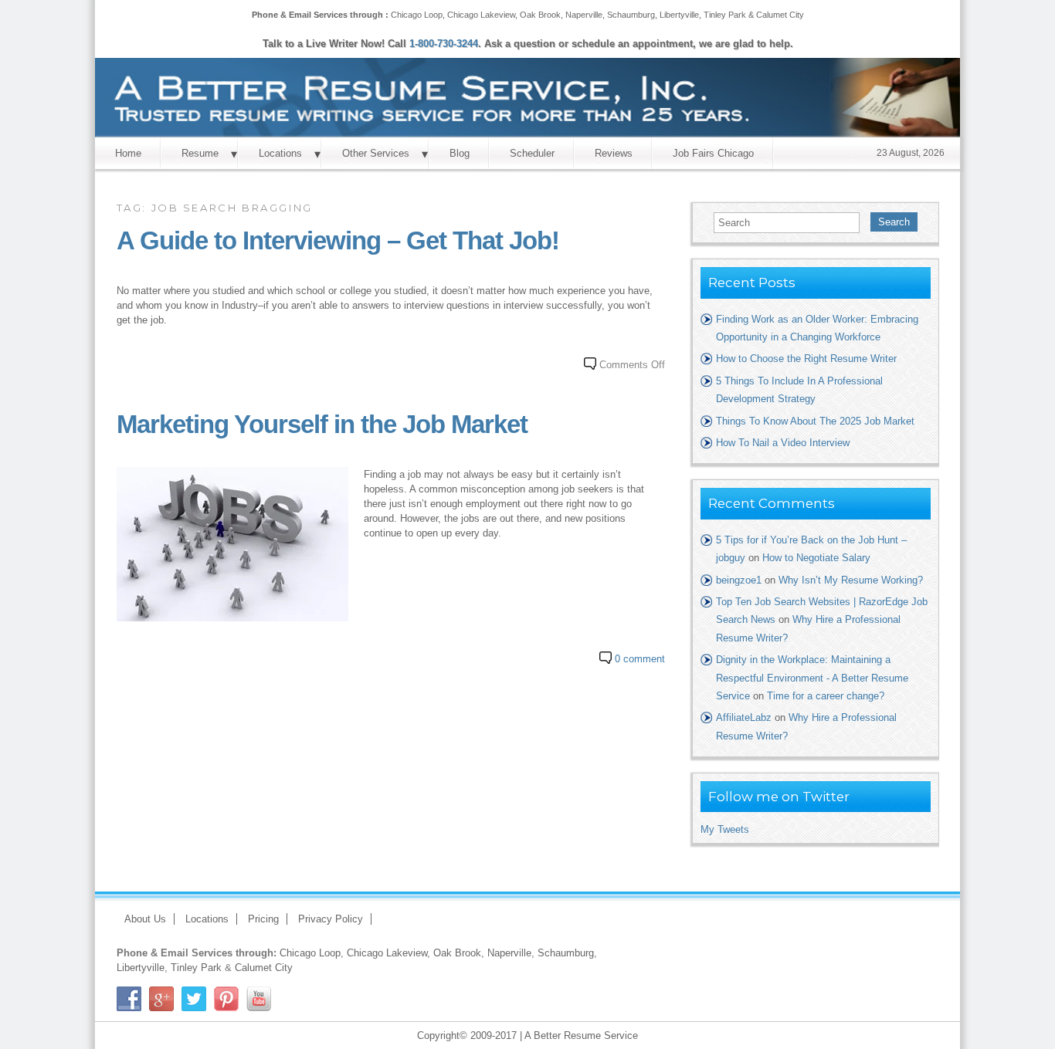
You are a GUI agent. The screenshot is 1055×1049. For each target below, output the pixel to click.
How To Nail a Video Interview (783, 442)
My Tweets (725, 829)
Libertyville (679, 14)
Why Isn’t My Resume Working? (851, 580)
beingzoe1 (739, 580)
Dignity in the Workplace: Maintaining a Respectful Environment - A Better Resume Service (812, 678)
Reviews (614, 153)
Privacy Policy (330, 919)
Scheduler (532, 153)
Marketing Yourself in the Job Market (322, 424)
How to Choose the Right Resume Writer (806, 358)
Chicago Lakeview (481, 14)
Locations (280, 153)
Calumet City (780, 14)
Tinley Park (725, 14)
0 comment (640, 659)
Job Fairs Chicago (713, 153)
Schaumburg (631, 14)
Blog (459, 153)
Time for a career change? (825, 696)
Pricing (263, 919)
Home (128, 153)
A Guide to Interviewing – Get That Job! (338, 241)
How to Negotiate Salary (816, 557)
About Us (145, 919)
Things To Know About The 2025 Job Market (815, 421)
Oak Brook (540, 14)
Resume (200, 153)
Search (894, 222)
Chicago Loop (417, 14)
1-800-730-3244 (443, 43)
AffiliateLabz (744, 717)
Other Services (375, 153)
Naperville (583, 14)
